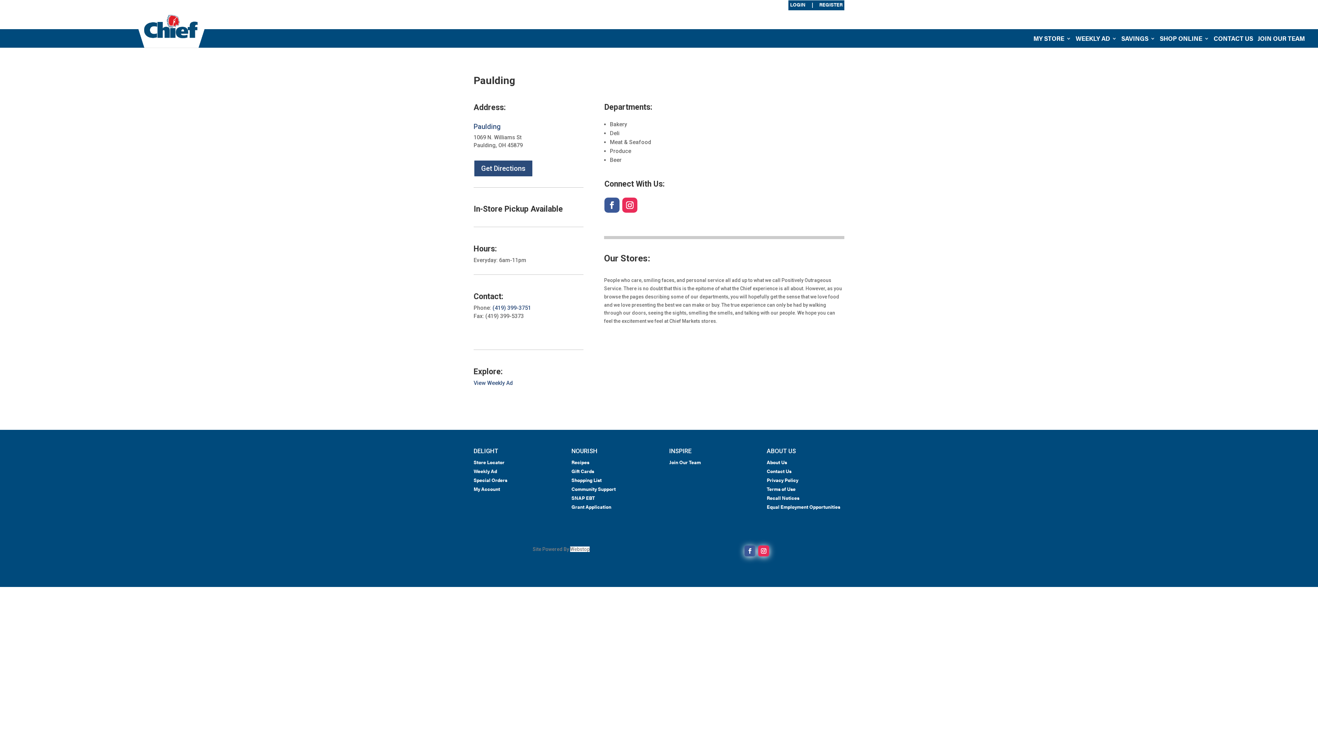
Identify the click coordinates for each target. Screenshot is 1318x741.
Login (798, 5)
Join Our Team (1281, 39)
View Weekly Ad (493, 383)
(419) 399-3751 (512, 308)
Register (831, 5)
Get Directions (503, 168)
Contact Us (1233, 39)
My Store (1048, 39)
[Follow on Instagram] (629, 205)
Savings (1134, 39)
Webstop (580, 549)
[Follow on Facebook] (612, 205)
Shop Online (1181, 39)
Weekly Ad (1093, 39)
